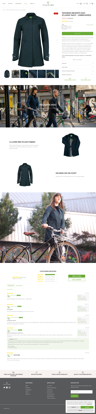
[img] (10, 293)
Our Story (49, 385)
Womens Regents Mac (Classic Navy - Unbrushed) (15, 9)
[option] (31, 40)
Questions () (19, 285)
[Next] (57, 40)
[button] (65, 21)
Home (4, 9)
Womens (10, 3)
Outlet (25, 3)
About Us (32, 3)
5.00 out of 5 (23, 277)
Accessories (18, 3)
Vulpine (7, 408)
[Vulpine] (48, 3)
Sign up (75, 396)
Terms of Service (51, 398)
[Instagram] (9, 387)
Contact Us (50, 390)
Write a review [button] (76, 276)
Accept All (87, 407)
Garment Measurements (68, 71)
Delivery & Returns (66, 74)
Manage (80, 410)
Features (64, 63)
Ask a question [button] (76, 279)
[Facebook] (7, 387)
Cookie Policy (89, 404)
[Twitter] (4, 387)
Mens (4, 3)
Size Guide (64, 67)
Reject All (73, 407)
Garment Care (50, 394)
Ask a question (78, 59)
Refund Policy (50, 396)
